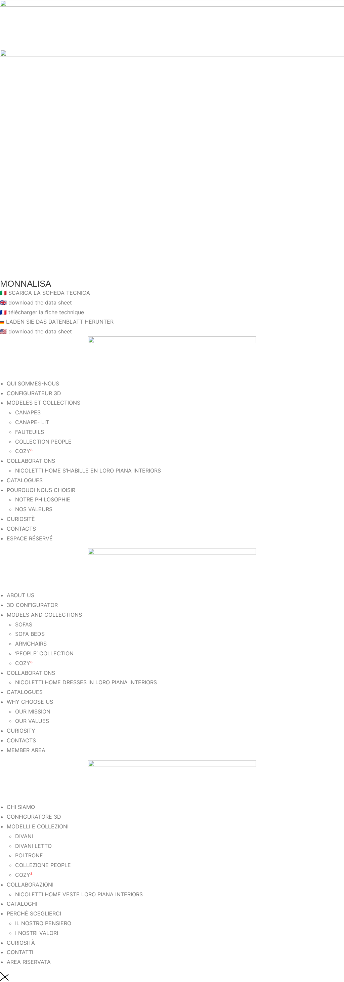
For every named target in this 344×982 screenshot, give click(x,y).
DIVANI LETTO (33, 846)
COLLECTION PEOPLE (43, 441)
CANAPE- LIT (32, 422)
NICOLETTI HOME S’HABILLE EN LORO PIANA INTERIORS (88, 470)
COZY (24, 451)
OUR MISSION (32, 711)
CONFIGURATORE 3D (34, 816)
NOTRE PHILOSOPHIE (42, 499)
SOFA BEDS (30, 633)
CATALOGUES (25, 480)
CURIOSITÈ (21, 519)
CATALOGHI (22, 903)
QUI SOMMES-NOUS (33, 383)
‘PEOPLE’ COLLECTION (44, 653)
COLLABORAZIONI (30, 884)
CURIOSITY (21, 730)
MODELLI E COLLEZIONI (38, 826)
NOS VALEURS (33, 509)
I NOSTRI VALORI (36, 933)
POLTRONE (29, 855)
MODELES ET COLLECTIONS (43, 402)
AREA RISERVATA (29, 961)
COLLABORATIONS (31, 460)
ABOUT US (20, 595)
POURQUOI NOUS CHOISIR (41, 490)
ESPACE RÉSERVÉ (30, 538)
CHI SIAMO (21, 807)
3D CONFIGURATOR (32, 605)
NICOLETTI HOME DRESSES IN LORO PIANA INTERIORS (86, 682)
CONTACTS (21, 528)
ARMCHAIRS (31, 643)
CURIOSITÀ (21, 942)
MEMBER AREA (26, 750)
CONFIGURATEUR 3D (34, 393)
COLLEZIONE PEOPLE (43, 865)
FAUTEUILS (29, 431)
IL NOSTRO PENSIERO (43, 923)
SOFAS (23, 624)
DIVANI (24, 836)
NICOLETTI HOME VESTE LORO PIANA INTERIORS (79, 894)
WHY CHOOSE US (30, 701)
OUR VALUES (32, 721)
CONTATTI (20, 952)
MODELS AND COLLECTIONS (44, 614)
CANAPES (28, 412)
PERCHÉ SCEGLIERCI (34, 913)
